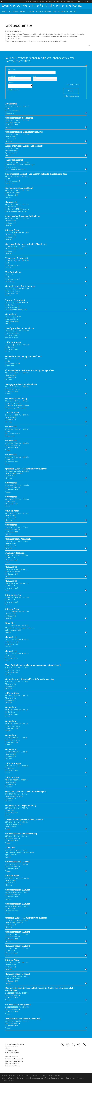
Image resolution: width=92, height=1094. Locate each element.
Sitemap (5, 1075)
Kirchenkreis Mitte (12, 36)
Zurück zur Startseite (13, 31)
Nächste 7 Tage (13, 89)
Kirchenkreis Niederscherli (29, 36)
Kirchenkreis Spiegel (67, 36)
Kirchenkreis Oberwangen (49, 36)
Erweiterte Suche (72, 85)
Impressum (26, 1075)
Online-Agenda (54, 34)
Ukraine (73, 11)
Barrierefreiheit (15, 1075)
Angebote (31, 11)
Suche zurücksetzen (71, 96)
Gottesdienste (13, 11)
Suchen (71, 91)
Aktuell (4, 11)
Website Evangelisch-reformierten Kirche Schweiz (47, 41)
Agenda (23, 11)
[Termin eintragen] (86, 113)
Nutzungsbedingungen (51, 1075)
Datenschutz (36, 1075)
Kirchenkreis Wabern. (13, 38)
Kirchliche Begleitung (43, 11)
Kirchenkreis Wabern (12, 1066)
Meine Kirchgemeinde (60, 11)
